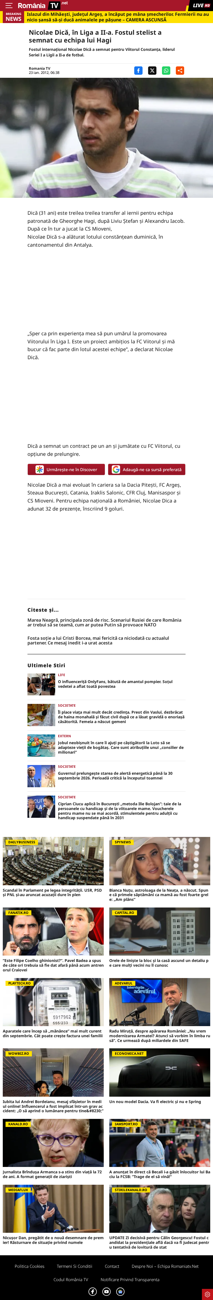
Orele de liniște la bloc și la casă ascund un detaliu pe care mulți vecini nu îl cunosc (159, 963)
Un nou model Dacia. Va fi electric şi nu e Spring (155, 1101)
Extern (64, 736)
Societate (67, 705)
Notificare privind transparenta (130, 1279)
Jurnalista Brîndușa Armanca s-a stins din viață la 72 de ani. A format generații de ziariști (52, 1174)
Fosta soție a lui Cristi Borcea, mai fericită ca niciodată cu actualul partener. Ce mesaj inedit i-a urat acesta (98, 641)
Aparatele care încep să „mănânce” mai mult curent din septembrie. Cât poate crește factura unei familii (53, 1033)
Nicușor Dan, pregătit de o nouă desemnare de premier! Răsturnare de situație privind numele (53, 1240)
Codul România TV (71, 1279)
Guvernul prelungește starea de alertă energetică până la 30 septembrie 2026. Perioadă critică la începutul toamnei (115, 776)
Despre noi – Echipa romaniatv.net (165, 1266)
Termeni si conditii (74, 1266)
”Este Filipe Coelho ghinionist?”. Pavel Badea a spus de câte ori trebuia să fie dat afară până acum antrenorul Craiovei (53, 965)
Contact (112, 1266)
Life (61, 674)
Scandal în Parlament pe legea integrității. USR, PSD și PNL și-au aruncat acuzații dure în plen (52, 893)
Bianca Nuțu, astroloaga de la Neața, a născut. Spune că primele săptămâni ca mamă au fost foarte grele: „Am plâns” (158, 895)
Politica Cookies (29, 1266)
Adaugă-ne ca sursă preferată (152, 469)
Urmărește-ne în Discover (72, 469)
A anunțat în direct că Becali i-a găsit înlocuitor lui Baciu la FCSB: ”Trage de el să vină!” (159, 1174)
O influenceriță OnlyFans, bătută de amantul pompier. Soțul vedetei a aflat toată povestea (115, 684)
